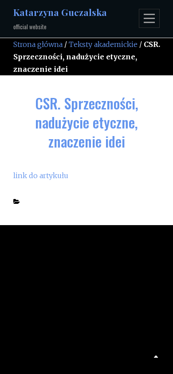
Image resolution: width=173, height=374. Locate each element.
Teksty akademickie (103, 44)
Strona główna (38, 44)
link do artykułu (40, 175)
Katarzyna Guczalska (60, 12)
